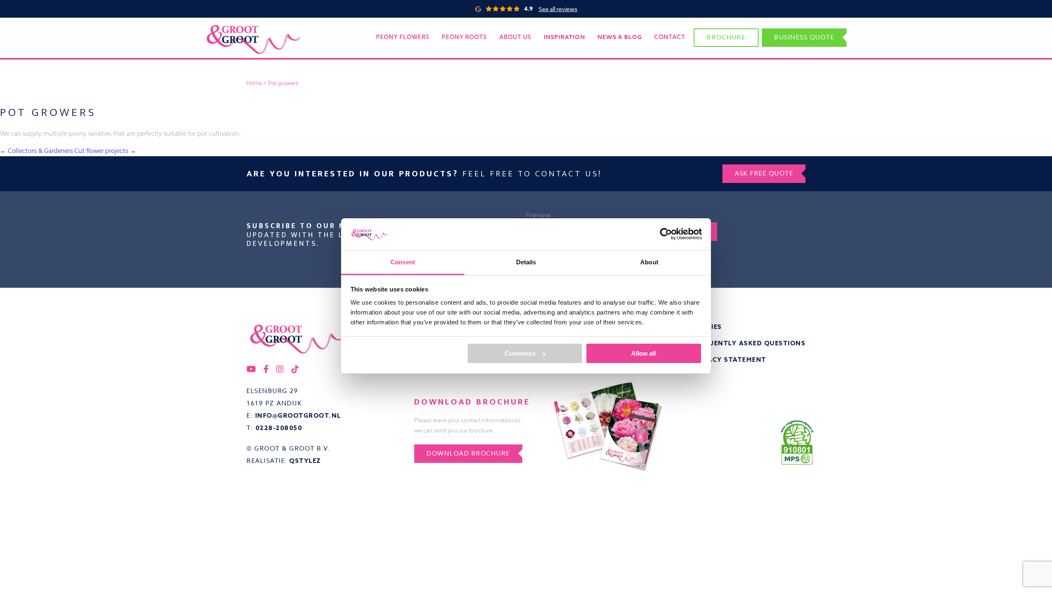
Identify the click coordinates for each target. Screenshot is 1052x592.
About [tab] (649, 262)
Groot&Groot (223, 26)
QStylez (305, 460)
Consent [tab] (402, 262)
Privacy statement (728, 359)
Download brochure (468, 453)
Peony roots (464, 37)
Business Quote (804, 37)
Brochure (726, 37)
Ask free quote (764, 173)
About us (515, 37)
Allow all (643, 353)
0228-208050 (279, 427)
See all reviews (558, 9)
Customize (520, 353)
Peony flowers (402, 37)
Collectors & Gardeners (36, 151)
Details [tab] (526, 262)
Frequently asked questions (748, 343)
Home (254, 83)
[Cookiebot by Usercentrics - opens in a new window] (666, 234)
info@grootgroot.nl (298, 415)
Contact (669, 37)
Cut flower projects (105, 151)
